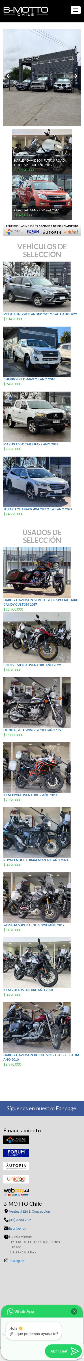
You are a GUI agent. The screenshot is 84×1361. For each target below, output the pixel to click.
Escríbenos (17, 1228)
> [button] (75, 76)
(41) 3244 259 (20, 1220)
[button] (74, 1311)
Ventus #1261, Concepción (29, 1211)
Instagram (17, 1260)
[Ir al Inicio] (24, 10)
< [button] (9, 76)
